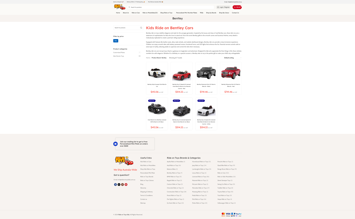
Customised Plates (119, 52)
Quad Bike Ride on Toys (226, 165)
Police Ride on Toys (199, 203)
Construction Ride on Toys (176, 192)
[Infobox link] (233, 2)
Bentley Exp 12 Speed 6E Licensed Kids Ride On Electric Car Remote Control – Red (182, 86)
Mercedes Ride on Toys (200, 188)
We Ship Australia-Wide (125, 169)
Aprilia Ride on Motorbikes (176, 161)
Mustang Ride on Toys (200, 192)
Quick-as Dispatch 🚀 (118, 2)
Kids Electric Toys (118, 56)
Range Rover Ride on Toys (227, 169)
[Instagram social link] (122, 184)
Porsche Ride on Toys (225, 161)
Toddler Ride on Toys (225, 188)
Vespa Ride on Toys (225, 199)
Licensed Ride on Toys (200, 176)
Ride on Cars (223, 173)
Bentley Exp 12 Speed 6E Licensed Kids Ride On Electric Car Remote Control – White (206, 122)
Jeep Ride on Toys (199, 165)
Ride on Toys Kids (124, 214)
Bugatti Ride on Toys (174, 180)
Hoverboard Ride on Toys (201, 161)
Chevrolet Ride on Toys (175, 188)
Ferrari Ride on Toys (174, 195)
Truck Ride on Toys (225, 195)
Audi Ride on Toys (174, 165)
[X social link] (119, 184)
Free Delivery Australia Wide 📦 (155, 2)
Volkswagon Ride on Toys (227, 203)
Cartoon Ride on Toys (175, 184)
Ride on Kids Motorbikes (227, 176)
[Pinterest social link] (126, 184)
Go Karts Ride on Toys (175, 203)
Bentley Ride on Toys (174, 173)
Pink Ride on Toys (199, 199)
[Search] (141, 28)
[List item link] (124, 180)
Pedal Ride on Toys (199, 195)
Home (148, 58)
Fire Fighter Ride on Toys (175, 199)
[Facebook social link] (115, 184)
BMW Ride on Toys (174, 176)
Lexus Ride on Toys (199, 173)
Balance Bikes (172, 169)
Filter (116, 40)
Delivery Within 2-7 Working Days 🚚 (136, 2)
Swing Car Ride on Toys (226, 184)
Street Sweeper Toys (225, 180)
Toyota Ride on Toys (225, 192)
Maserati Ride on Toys (200, 180)
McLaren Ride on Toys (200, 184)
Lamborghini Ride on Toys (201, 169)
